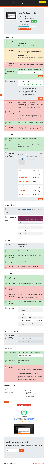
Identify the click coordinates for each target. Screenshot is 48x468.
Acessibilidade (29, 392)
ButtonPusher (14, 464)
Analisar (6, 402)
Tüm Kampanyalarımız (23, 194)
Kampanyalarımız (22, 185)
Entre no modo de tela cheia (24, 405)
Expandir (41, 76)
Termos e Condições (38, 464)
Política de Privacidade (39, 463)
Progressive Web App (30, 396)
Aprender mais (9, 5)
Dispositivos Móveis (9, 392)
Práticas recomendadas (31, 393)
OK (42, 2)
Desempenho (29, 390)
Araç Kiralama (22, 173)
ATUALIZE (34, 21)
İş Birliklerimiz (22, 190)
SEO (27, 395)
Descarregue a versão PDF (24, 28)
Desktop (6, 390)
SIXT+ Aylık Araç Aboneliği (24, 181)
